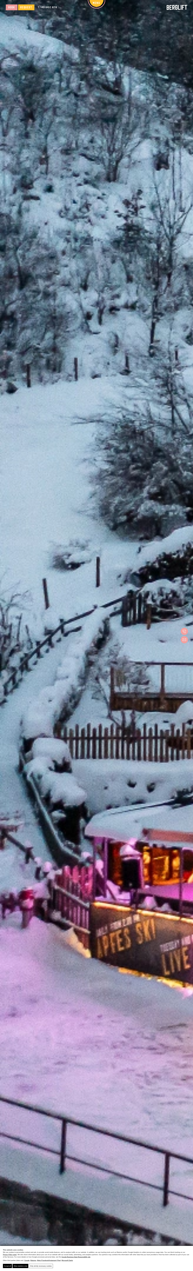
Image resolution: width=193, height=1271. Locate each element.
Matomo (33, 1260)
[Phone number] (184, 631)
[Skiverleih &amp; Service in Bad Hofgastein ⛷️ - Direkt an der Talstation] (177, 7)
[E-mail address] (184, 639)
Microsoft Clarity (67, 1260)
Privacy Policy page (10, 1254)
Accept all (7, 1266)
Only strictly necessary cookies (41, 1266)
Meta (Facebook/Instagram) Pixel (49, 1260)
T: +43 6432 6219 (47, 7)
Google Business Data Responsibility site (76, 1257)
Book (11, 7)
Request (26, 7)
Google (26, 1260)
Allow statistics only (20, 1266)
